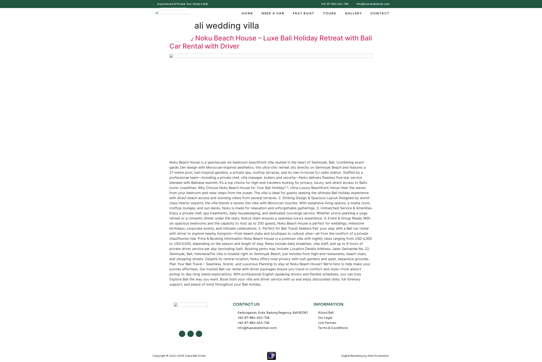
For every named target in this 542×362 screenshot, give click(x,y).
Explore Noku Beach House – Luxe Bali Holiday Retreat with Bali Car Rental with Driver (270, 42)
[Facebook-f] (190, 334)
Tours (329, 13)
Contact (380, 13)
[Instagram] (182, 334)
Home (247, 13)
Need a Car (272, 13)
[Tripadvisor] (199, 334)
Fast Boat (303, 13)
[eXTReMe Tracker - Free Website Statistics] (273, 356)
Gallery (353, 13)
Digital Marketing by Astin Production (365, 355)
